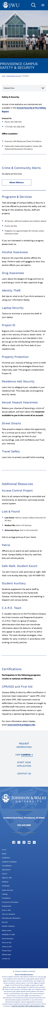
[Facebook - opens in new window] (13, 842)
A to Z (4, 850)
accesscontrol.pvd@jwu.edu (21, 724)
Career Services (7, 890)
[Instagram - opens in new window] (24, 842)
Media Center (6, 930)
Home (3, 76)
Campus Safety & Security (13, 76)
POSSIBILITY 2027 (8, 934)
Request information (24, 745)
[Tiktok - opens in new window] (34, 842)
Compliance (6, 898)
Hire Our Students (8, 914)
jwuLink (5, 922)
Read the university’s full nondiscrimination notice (28, 1006)
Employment (6, 906)
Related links (9, 88)
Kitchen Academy (8, 926)
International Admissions (11, 918)
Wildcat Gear (6, 954)
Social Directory (7, 939)
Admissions (6, 870)
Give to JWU (6, 910)
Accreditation (7, 866)
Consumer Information (10, 902)
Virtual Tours (6, 950)
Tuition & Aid (6, 947)
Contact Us (6, 959)
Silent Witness (16, 182)
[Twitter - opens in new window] (19, 842)
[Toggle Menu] (43, 5)
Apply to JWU (7, 878)
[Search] (33, 5)
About (4, 854)
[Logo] (11, 5)
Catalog (4, 894)
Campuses (5, 886)
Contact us (24, 773)
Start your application (24, 764)
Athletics (5, 882)
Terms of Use (6, 942)
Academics (6, 858)
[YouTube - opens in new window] (29, 842)
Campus (26, 754)
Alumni (4, 874)
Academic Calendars (9, 862)
